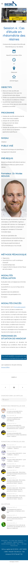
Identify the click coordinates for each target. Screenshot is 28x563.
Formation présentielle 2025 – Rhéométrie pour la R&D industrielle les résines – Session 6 (17, 435)
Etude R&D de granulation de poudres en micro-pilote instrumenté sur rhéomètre (16, 519)
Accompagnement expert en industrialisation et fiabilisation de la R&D (15, 511)
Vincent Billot (5, 367)
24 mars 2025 (11, 409)
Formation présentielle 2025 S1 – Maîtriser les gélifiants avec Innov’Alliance (15, 419)
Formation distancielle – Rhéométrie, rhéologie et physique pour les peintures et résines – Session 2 (16, 497)
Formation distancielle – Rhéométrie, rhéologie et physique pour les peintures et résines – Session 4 (16, 481)
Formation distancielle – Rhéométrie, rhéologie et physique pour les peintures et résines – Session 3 (16, 489)
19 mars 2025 (11, 444)
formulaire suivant (19, 307)
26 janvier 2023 (11, 507)
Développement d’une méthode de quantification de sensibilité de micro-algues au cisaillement (16, 526)
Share (13, 377)
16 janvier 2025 (11, 423)
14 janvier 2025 (11, 470)
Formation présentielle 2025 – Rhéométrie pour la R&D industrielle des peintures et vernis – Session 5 (16, 427)
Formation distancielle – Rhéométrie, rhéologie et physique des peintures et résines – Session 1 (16, 474)
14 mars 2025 (11, 463)
